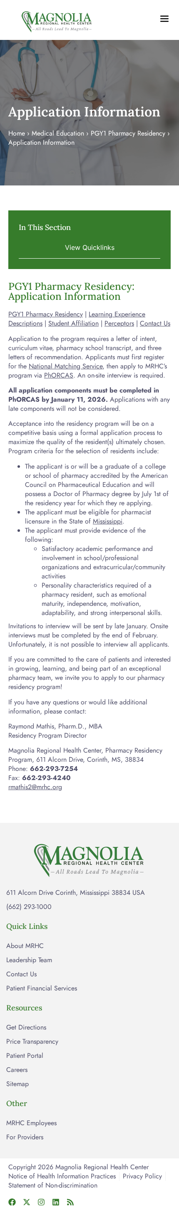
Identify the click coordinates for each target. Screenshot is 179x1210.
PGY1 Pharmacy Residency (128, 133)
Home (16, 133)
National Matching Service (65, 366)
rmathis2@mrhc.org (35, 787)
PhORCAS (58, 375)
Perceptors (119, 323)
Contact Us (155, 323)
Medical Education (58, 133)
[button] (89, 247)
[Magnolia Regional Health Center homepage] (57, 20)
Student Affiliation (73, 323)
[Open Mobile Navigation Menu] (164, 18)
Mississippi (107, 521)
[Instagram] (41, 1202)
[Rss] (70, 1202)
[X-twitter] (26, 1202)
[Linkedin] (56, 1202)
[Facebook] (12, 1202)
